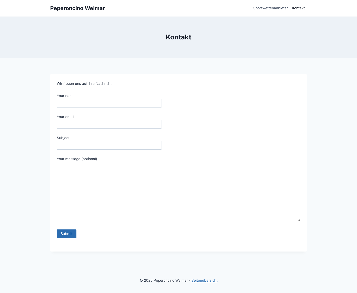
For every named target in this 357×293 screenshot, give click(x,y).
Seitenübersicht (205, 280)
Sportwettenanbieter (270, 8)
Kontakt (298, 8)
